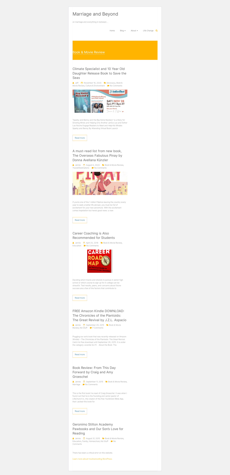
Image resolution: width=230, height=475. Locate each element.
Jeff (76, 83)
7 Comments (97, 328)
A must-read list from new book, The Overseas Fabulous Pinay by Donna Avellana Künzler (97, 155)
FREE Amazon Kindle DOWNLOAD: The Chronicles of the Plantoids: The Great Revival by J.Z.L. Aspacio (99, 315)
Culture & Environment (95, 85)
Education (77, 245)
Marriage (76, 384)
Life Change (148, 30)
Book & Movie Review (114, 165)
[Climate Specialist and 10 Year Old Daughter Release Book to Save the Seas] (100, 91)
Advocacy (111, 83)
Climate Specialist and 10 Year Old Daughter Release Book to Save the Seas (99, 73)
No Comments (116, 85)
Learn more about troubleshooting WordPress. (92, 459)
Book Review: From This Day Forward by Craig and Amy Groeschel (94, 372)
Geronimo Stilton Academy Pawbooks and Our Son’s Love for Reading (98, 428)
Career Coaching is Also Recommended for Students (94, 235)
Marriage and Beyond (95, 14)
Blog (122, 30)
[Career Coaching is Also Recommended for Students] (100, 251)
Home (112, 30)
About (133, 30)
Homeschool (94, 441)
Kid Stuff (83, 328)
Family (85, 441)
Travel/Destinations (81, 168)
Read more (80, 138)
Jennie (78, 165)
